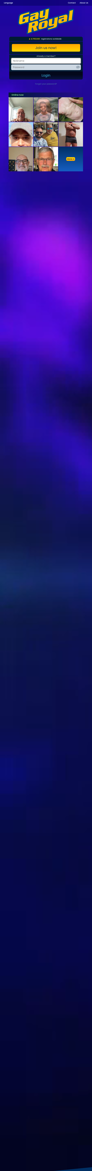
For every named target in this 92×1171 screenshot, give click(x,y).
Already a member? (46, 56)
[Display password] (78, 67)
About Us (84, 2)
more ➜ (70, 159)
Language (8, 2)
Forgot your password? (46, 84)
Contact (72, 2)
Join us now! (46, 47)
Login (46, 75)
